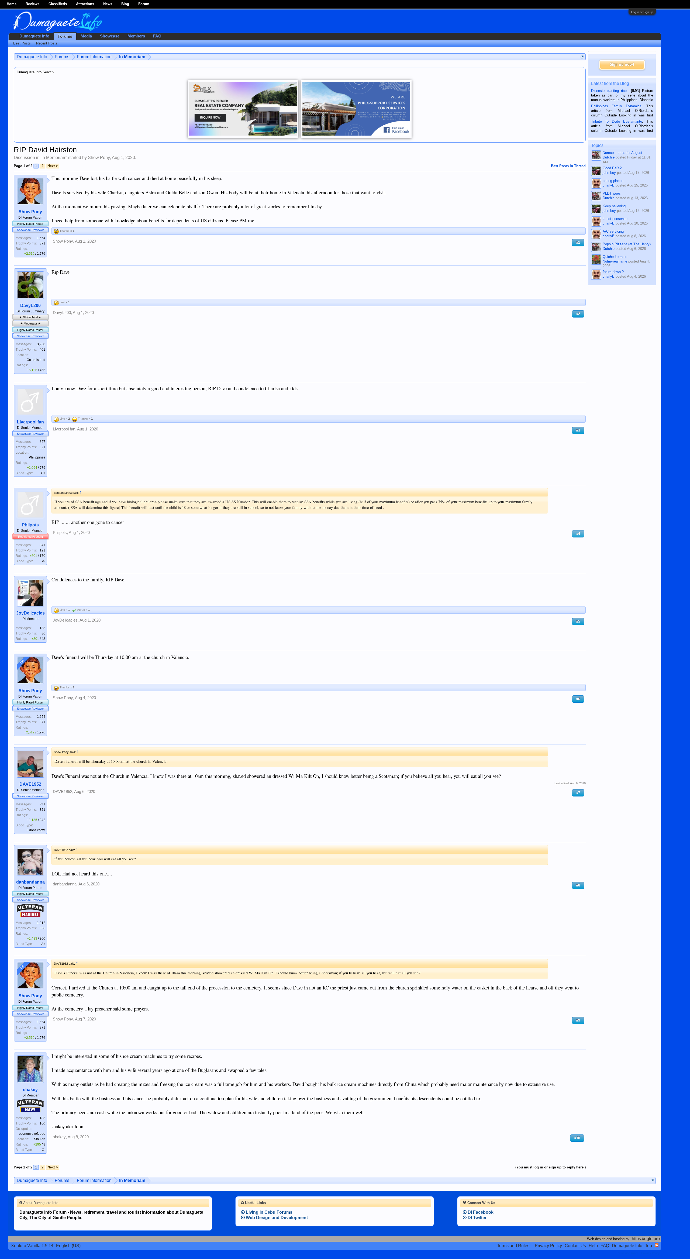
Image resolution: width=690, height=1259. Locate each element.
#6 (578, 699)
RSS (656, 1245)
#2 (578, 314)
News (107, 4)
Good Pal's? (612, 168)
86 (43, 633)
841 (42, 545)
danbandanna (30, 882)
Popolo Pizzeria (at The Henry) (627, 244)
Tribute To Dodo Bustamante (616, 121)
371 (42, 243)
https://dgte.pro (646, 1238)
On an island (36, 360)
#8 (578, 885)
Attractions (85, 4)
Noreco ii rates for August (622, 153)
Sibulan (39, 1139)
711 (42, 804)
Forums (65, 36)
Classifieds (58, 4)
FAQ (157, 36)
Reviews (32, 4)
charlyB (609, 185)
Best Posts (22, 43)
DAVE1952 (30, 784)
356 (42, 928)
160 (42, 1123)
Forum (143, 4)
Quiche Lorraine (615, 257)
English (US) (68, 1245)
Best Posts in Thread (568, 166)
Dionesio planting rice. (609, 91)
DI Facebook (480, 1212)
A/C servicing (613, 231)
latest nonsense (615, 219)
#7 (578, 793)
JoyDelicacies (30, 613)
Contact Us (575, 1245)
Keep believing (614, 206)
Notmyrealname (615, 261)
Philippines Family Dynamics (616, 106)
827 (42, 442)
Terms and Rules (513, 1245)
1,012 (41, 923)
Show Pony (99, 157)
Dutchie (609, 157)
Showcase (109, 36)
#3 (578, 430)
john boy (609, 173)
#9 (578, 1020)
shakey (30, 1089)
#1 (578, 242)
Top (648, 1245)
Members (136, 36)
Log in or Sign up (642, 12)
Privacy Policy (548, 1245)
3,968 (41, 344)
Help (593, 1245)
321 (42, 447)
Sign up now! (622, 65)
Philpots (30, 525)
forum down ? (613, 272)
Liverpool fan (30, 422)
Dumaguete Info (34, 36)
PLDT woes (612, 193)
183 (42, 1118)
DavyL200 (30, 305)
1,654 (41, 238)
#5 (578, 621)
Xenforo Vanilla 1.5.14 (32, 1245)
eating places (613, 181)
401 (42, 349)
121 (42, 550)
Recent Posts (46, 43)
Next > (52, 166)
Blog (125, 4)
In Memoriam (54, 157)
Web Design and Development (276, 1217)
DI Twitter (477, 1217)
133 (42, 628)
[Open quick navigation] (582, 56)
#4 (578, 534)
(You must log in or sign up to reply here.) (550, 1167)
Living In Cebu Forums (268, 1212)
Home (11, 4)
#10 (577, 1138)
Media (86, 36)
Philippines (37, 457)
